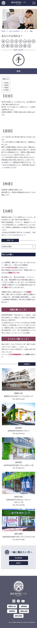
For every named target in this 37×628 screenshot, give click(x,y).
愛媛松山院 (12, 606)
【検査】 (6, 87)
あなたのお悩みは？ (15, 31)
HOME (3, 31)
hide (7, 79)
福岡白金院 (24, 611)
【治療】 (6, 90)
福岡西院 (12, 611)
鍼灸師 (18, 563)
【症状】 (6, 83)
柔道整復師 (18, 558)
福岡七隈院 (18, 616)
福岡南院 (24, 606)
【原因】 (6, 85)
